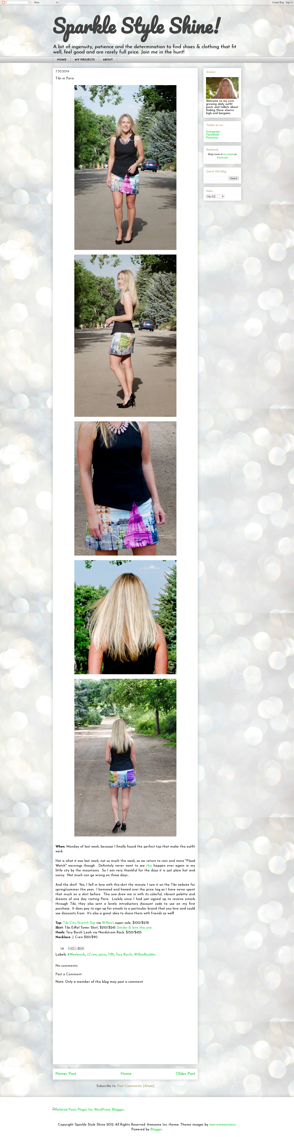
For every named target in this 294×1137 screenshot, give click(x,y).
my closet (228, 154)
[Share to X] (76, 948)
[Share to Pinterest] (82, 948)
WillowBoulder (145, 954)
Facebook (212, 134)
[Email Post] (62, 948)
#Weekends (76, 954)
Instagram (213, 131)
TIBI (111, 954)
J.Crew (92, 954)
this (149, 865)
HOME (61, 59)
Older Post (185, 1074)
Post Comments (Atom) (135, 1086)
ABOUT (108, 59)
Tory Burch (124, 954)
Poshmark (222, 157)
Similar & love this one (134, 927)
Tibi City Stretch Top (79, 923)
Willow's (108, 923)
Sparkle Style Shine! (136, 25)
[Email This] (69, 948)
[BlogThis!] (73, 948)
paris (102, 954)
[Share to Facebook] (79, 948)
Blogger (156, 1129)
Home (126, 1074)
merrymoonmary (222, 1124)
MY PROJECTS (85, 59)
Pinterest (212, 137)
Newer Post (65, 1074)
